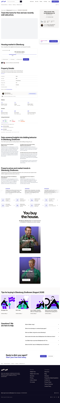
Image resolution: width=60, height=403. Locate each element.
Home (2, 363)
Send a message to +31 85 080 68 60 (20, 392)
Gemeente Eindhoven (4, 4)
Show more (2, 73)
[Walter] (3, 1)
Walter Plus (33, 371)
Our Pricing (45, 1)
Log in (49, 1)
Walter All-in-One (34, 373)
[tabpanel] (19, 127)
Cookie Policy (47, 386)
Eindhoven (10, 4)
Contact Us (47, 380)
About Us (46, 371)
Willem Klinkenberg (51, 25)
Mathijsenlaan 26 (19, 4)
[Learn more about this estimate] (26, 10)
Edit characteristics (9, 89)
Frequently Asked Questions (51, 378)
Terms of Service (48, 384)
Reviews (41, 1)
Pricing (31, 378)
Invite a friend (33, 380)
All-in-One (36, 1)
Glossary (46, 376)
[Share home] (56, 5)
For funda (32, 382)
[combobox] (14, 1)
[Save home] (58, 5)
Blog (45, 373)
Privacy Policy (47, 382)
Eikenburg (14, 4)
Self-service (32, 1)
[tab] (4, 121)
